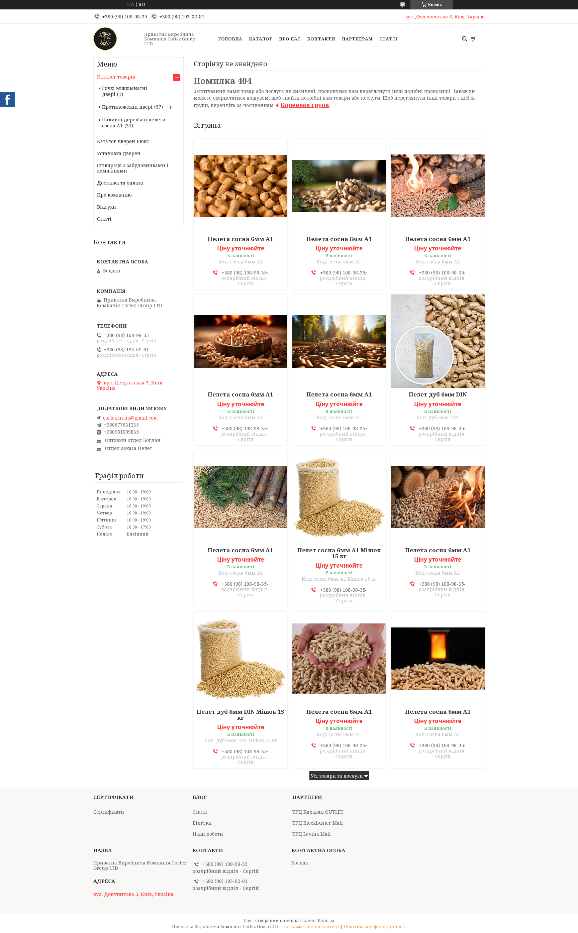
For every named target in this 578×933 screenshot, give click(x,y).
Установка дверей (118, 153)
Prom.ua (326, 920)
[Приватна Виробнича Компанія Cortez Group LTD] (116, 38)
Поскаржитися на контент (311, 926)
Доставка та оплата (120, 183)
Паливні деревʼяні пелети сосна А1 (134, 122)
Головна (230, 39)
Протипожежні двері (127, 107)
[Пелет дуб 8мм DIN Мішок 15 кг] (240, 658)
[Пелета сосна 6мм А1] (240, 186)
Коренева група (305, 105)
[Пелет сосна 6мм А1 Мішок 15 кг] (339, 497)
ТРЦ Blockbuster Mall (317, 823)
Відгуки (106, 207)
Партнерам (357, 39)
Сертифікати (108, 812)
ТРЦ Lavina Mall (311, 834)
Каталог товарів (116, 77)
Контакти (321, 39)
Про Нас (289, 39)
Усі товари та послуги (337, 776)
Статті (388, 39)
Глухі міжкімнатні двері (124, 91)
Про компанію (114, 195)
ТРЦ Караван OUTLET (318, 812)
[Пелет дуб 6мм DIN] (438, 341)
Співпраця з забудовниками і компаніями (132, 168)
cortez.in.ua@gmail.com (130, 418)
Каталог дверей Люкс (123, 141)
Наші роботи (208, 834)
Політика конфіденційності (375, 926)
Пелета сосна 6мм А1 (240, 239)
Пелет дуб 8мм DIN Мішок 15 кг (240, 715)
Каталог (260, 39)
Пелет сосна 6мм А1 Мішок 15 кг (339, 553)
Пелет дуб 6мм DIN (438, 394)
